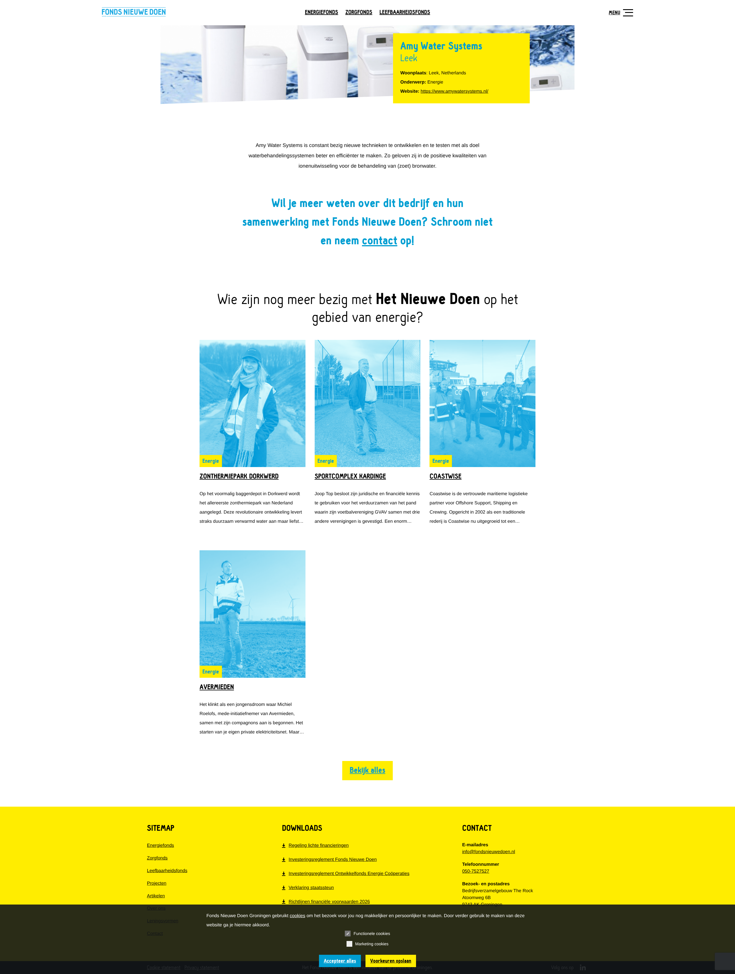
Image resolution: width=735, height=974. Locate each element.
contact (379, 241)
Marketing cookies (371, 944)
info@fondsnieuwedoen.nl (488, 851)
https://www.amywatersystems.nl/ (454, 91)
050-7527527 (475, 871)
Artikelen (156, 895)
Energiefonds (321, 12)
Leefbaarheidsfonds (405, 12)
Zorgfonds (358, 12)
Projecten (157, 883)
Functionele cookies (371, 934)
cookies (297, 915)
